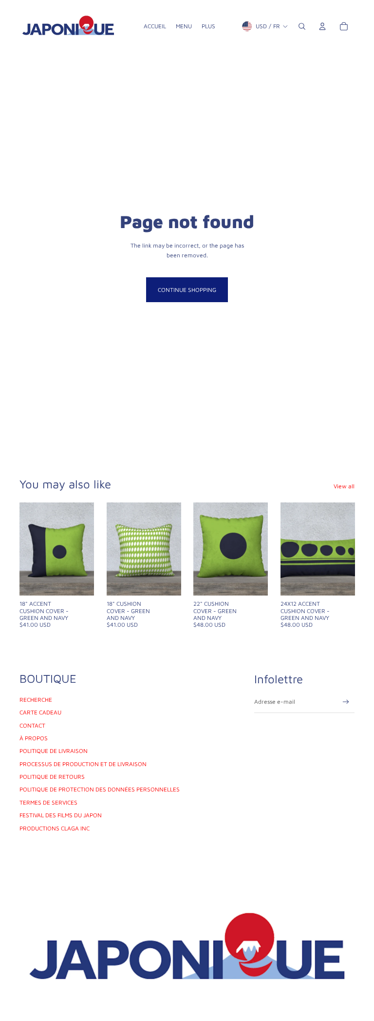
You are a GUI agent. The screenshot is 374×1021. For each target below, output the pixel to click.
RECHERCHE (35, 699)
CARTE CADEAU (40, 712)
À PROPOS (33, 738)
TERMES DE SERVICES (48, 802)
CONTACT (32, 725)
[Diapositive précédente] (27, 548)
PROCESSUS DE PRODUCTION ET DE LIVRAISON (83, 764)
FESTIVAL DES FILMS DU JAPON (60, 815)
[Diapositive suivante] (86, 548)
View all (344, 486)
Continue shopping (187, 289)
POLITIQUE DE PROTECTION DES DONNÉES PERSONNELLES (99, 789)
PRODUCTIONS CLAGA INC (54, 828)
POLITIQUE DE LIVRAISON (53, 750)
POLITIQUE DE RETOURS (52, 776)
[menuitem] (155, 26)
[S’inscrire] (346, 702)
